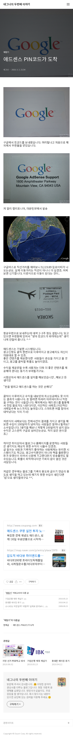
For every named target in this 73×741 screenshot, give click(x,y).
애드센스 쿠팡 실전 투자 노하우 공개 (26, 531)
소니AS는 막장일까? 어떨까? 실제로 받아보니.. (24, 606)
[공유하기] (16, 581)
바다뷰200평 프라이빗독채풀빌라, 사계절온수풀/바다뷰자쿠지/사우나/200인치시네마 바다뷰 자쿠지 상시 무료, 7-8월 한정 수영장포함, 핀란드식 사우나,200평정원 (26, 562)
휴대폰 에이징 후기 (13, 602)
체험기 (9, 593)
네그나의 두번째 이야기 (16, 4)
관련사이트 (8, 722)
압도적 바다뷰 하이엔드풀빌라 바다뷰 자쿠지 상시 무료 (25, 555)
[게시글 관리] (20, 581)
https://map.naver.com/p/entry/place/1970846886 (33, 550)
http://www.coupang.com (22, 525)
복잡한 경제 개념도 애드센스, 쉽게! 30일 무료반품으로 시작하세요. (25, 537)
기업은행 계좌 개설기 (14, 598)
